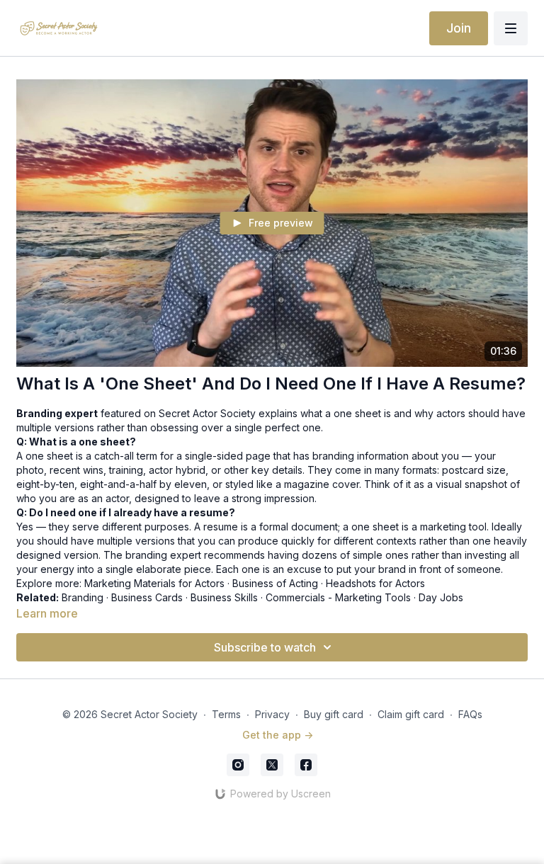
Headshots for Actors (375, 583)
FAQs (470, 714)
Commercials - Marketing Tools (338, 597)
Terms (226, 714)
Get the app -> (277, 735)
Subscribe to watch (265, 647)
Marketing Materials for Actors (154, 583)
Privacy (272, 714)
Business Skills (224, 597)
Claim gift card (411, 714)
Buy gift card (333, 714)
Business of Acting (275, 583)
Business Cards (147, 597)
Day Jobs (441, 597)
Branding (82, 597)
